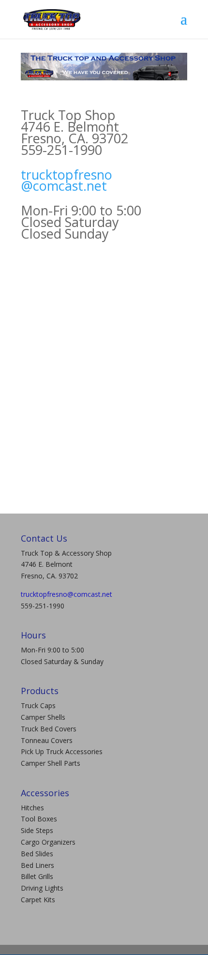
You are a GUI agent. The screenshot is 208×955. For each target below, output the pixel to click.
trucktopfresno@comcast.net (66, 180)
